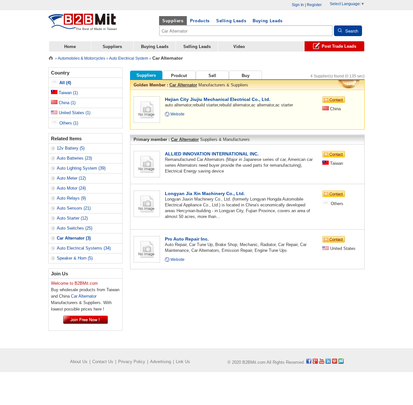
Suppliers (173, 20)
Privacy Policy (131, 361)
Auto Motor (71, 188)
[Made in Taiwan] (82, 25)
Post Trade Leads (339, 46)
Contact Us (102, 361)
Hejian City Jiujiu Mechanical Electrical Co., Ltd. (217, 99)
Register (314, 5)
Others (68, 123)
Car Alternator (183, 85)
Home (70, 46)
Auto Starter (72, 218)
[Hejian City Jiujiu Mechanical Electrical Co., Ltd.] (146, 109)
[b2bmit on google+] (315, 362)
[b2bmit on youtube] (321, 362)
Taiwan (67, 92)
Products (200, 20)
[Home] (50, 57)
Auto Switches (74, 228)
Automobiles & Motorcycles (81, 58)
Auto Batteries (74, 158)
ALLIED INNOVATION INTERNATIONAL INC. (212, 153)
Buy (245, 75)
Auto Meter (71, 178)
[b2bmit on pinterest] (334, 362)
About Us (78, 361)
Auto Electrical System (128, 58)
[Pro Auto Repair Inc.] (146, 248)
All (64, 82)
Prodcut (179, 75)
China (66, 102)
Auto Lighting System (81, 168)
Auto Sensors (74, 208)
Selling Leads (231, 20)
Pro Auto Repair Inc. (187, 239)
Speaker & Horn (75, 258)
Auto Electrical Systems (84, 248)
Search (351, 31)
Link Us (183, 361)
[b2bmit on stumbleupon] (341, 362)
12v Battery (71, 148)
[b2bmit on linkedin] (328, 362)
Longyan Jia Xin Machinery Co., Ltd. (205, 193)
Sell (212, 75)
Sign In (298, 5)
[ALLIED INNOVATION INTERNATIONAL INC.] (146, 163)
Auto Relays (71, 198)
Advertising (160, 361)
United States (73, 112)
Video (239, 46)
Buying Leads (268, 20)
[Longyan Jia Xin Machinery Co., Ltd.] (146, 203)
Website (177, 114)
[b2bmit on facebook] (308, 362)
